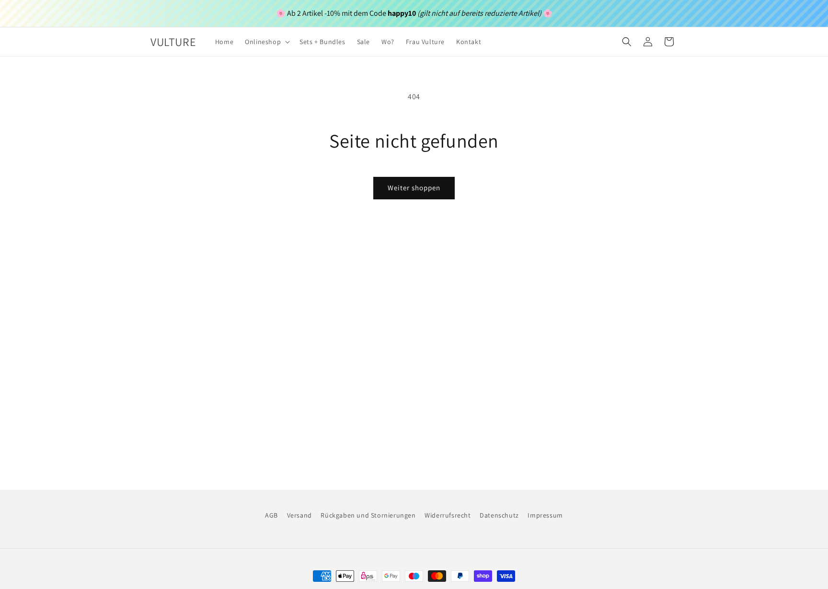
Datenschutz (499, 515)
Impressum (545, 515)
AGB (271, 515)
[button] (266, 42)
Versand (299, 515)
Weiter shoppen (414, 187)
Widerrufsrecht (448, 515)
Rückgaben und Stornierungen (368, 515)
